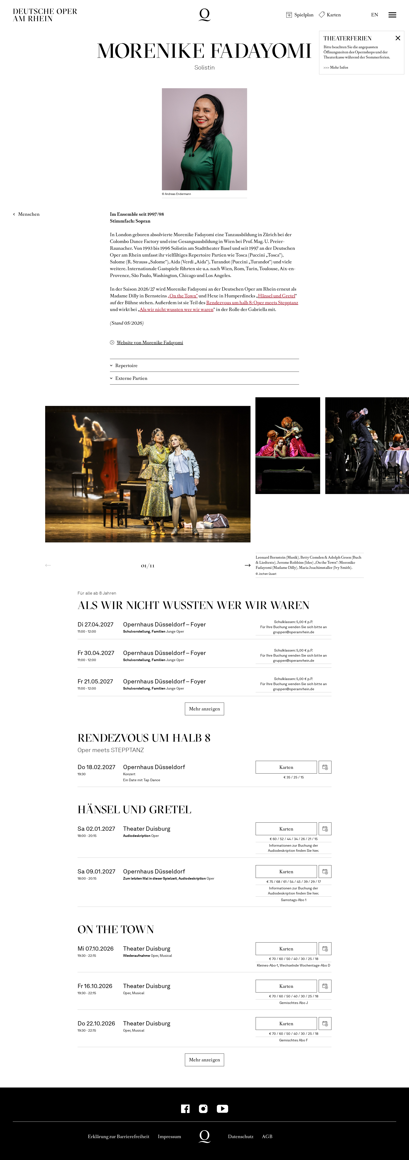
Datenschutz (240, 1136)
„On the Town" (183, 296)
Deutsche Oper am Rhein (45, 15)
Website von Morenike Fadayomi (150, 342)
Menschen (29, 214)
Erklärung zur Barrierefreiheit (118, 1136)
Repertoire (126, 365)
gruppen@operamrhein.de (293, 632)
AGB (267, 1136)
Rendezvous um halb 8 (144, 738)
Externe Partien (131, 378)
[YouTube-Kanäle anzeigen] (222, 1109)
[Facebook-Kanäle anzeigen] (185, 1109)
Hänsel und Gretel (276, 296)
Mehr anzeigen (204, 709)
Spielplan (304, 15)
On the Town (116, 929)
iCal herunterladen (325, 767)
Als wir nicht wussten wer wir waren (176, 309)
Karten (334, 15)
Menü (392, 14)
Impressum (169, 1136)
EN (374, 15)
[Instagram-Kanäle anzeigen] (203, 1109)
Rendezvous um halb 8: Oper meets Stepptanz (252, 303)
